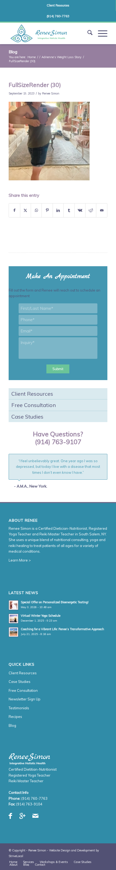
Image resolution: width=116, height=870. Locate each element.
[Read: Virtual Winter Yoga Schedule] (13, 620)
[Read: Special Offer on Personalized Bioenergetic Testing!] (13, 607)
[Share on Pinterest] (47, 210)
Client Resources (58, 5)
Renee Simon (50, 93)
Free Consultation (33, 405)
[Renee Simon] (48, 33)
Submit (57, 369)
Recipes (15, 718)
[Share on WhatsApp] (36, 210)
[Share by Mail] (101, 210)
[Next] (102, 459)
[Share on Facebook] (14, 210)
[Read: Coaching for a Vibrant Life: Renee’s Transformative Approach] (13, 634)
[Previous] (89, 459)
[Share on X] (25, 210)
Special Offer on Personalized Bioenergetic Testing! (54, 604)
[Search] (87, 33)
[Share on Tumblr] (69, 210)
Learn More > (20, 562)
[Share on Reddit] (91, 210)
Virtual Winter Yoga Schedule (40, 617)
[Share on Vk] (80, 210)
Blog (13, 51)
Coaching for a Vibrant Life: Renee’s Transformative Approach (62, 631)
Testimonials (19, 709)
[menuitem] (58, 5)
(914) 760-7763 (58, 16)
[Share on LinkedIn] (58, 210)
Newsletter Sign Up (24, 701)
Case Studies (27, 416)
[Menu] (100, 33)
